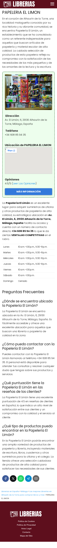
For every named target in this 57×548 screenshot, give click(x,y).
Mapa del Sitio (26, 536)
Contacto (26, 532)
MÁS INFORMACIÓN (28, 191)
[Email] (36, 478)
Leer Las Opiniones (24, 183)
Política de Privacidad (26, 525)
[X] (13, 478)
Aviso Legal (26, 528)
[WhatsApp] (20, 478)
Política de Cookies (26, 521)
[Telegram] (28, 478)
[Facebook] (5, 478)
